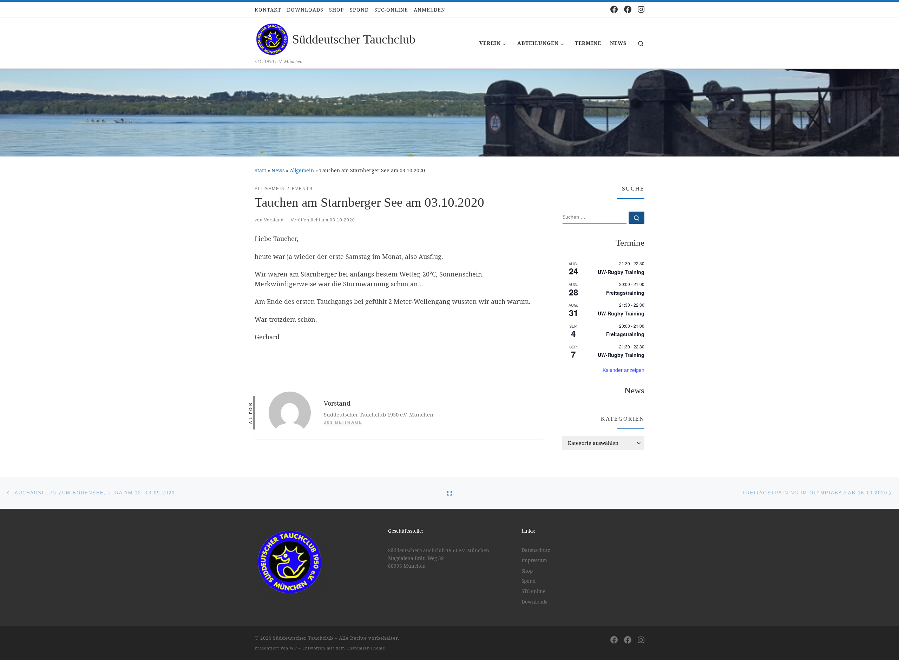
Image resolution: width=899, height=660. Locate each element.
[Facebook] (614, 9)
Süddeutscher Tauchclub (303, 638)
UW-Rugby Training (621, 271)
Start (260, 170)
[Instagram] (641, 9)
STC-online (533, 591)
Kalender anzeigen (623, 369)
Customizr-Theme (366, 648)
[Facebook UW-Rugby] (628, 9)
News (277, 170)
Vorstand (274, 220)
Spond (528, 581)
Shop (527, 571)
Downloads (534, 602)
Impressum (534, 560)
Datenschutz (535, 550)
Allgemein (302, 170)
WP (293, 648)
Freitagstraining (625, 292)
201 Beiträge (343, 422)
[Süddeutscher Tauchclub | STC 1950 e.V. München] (272, 38)
